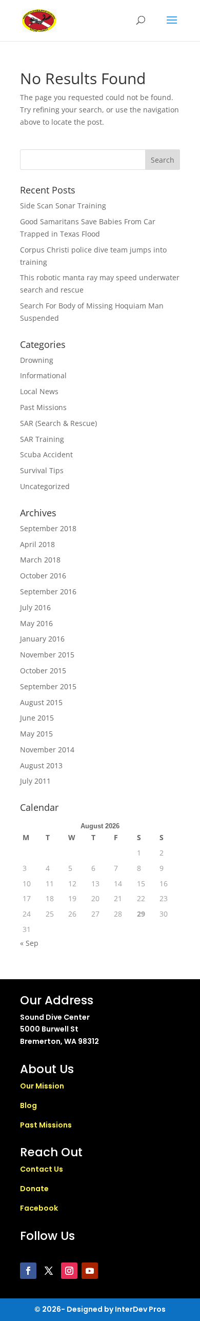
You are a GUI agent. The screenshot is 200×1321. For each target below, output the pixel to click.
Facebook (39, 1208)
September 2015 (48, 686)
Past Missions (43, 407)
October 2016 (43, 575)
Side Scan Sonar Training (63, 205)
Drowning (36, 360)
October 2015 (43, 670)
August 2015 (41, 702)
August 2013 (41, 765)
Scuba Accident (46, 454)
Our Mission (42, 1086)
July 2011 (35, 781)
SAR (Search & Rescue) (58, 423)
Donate (34, 1188)
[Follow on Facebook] (28, 1270)
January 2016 (42, 639)
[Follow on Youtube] (90, 1270)
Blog (28, 1105)
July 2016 (35, 607)
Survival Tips (42, 470)
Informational (43, 375)
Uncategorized (45, 486)
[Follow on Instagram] (69, 1270)
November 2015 (47, 654)
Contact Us (41, 1169)
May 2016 (36, 623)
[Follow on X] (49, 1270)
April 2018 (37, 544)
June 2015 (37, 718)
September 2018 (48, 528)
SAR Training (42, 439)
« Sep (29, 943)
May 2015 (36, 734)
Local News (39, 391)
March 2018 (40, 560)
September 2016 (48, 591)
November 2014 (47, 749)
